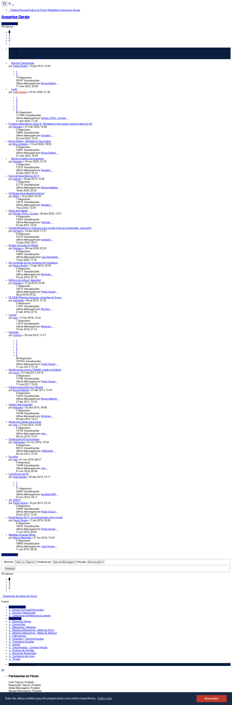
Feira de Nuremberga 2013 (24, 176)
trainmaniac (20, 92)
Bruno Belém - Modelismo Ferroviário (30, 141)
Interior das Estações (21, 404)
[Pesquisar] (4, 3)
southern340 (48, 494)
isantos (17, 178)
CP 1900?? (15, 500)
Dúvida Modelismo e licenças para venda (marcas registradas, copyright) (50, 228)
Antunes (46, 274)
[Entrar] (10, 4)
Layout (12, 314)
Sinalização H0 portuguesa (24, 439)
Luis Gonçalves (49, 257)
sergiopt (17, 231)
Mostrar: (9, 561)
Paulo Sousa (48, 291)
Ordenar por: (45, 561)
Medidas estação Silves (22, 534)
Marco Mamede (22, 537)
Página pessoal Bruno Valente (26, 387)
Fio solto (13, 456)
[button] (10, 43)
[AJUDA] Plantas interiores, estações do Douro (35, 297)
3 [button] (9, 37)
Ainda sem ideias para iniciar (25, 422)
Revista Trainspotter (22, 63)
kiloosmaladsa (49, 187)
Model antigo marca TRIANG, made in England (35, 369)
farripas (45, 222)
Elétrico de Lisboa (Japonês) (25, 280)
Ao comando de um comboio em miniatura (33, 262)
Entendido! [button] (212, 698)
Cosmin (17, 335)
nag (15, 317)
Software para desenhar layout (26, 193)
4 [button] (9, 40)
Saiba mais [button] (104, 698)
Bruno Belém (48, 83)
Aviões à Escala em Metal (23, 245)
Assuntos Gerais (15, 17)
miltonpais (19, 442)
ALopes (45, 309)
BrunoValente (21, 390)
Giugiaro (17, 126)
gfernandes (19, 476)
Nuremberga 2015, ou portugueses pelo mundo (36, 517)
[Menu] (13, 5)
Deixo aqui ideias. (18, 210)
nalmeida (18, 300)
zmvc (16, 372)
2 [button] (9, 34)
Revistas (13, 332)
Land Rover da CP (19, 474)
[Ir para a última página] (58, 83)
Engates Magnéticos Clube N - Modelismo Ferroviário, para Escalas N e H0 (50, 123)
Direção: (82, 561)
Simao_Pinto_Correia (53, 118)
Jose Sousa (48, 546)
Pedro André (20, 66)
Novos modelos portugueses (27, 158)
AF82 (16, 196)
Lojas (14, 89)
